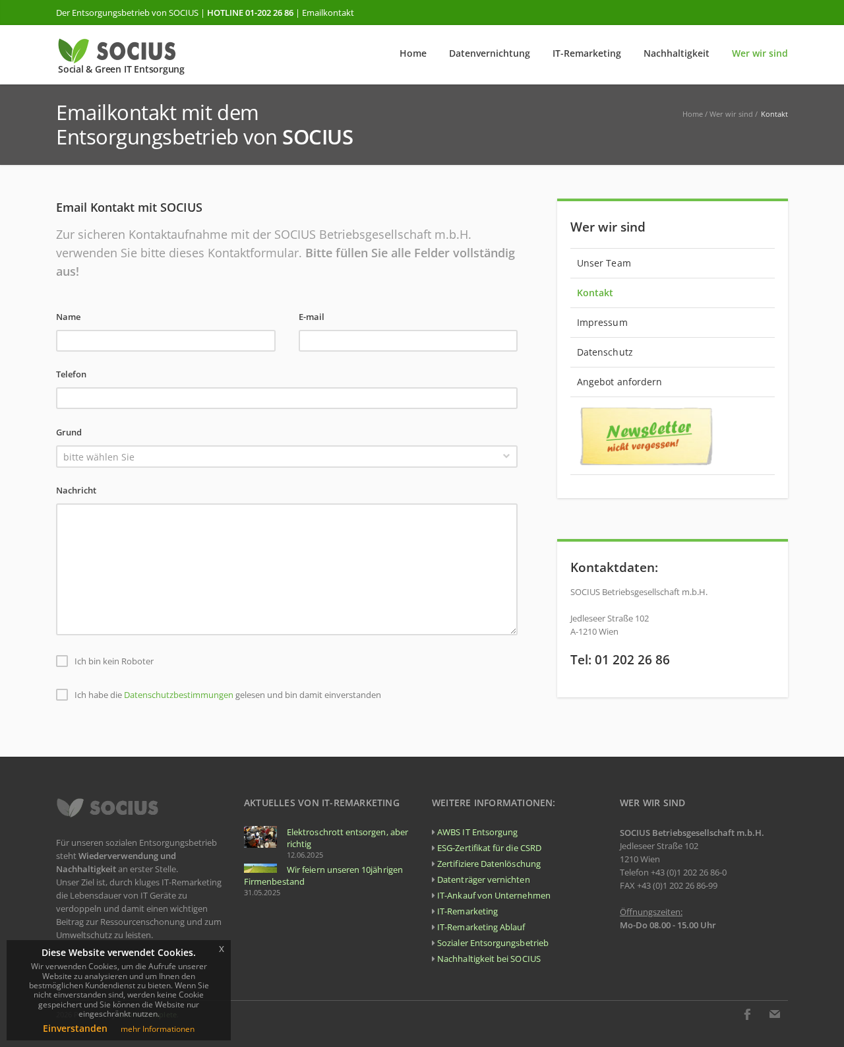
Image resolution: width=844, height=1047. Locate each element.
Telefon (71, 374)
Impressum (602, 322)
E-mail (311, 317)
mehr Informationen (158, 1028)
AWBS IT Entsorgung (477, 832)
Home (692, 114)
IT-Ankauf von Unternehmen (494, 895)
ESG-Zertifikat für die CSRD (489, 848)
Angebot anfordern (619, 381)
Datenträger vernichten (483, 879)
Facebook (747, 1014)
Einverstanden (75, 1028)
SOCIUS (183, 12)
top (817, 1020)
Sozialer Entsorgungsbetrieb (493, 943)
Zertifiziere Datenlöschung (489, 864)
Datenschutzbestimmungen (178, 695)
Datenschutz (605, 352)
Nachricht (76, 490)
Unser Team (604, 263)
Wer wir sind (731, 114)
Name (68, 317)
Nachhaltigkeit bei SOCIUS (489, 959)
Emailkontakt (328, 12)
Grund (69, 432)
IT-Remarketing (467, 911)
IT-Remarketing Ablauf (481, 927)
